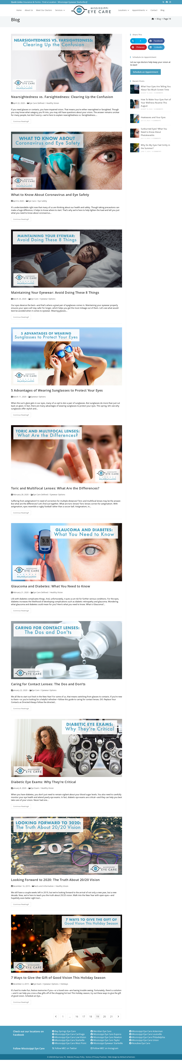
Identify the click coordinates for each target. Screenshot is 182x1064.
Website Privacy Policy (76, 1057)
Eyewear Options (47, 299)
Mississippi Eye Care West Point (70, 1043)
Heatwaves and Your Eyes (153, 117)
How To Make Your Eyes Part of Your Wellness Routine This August (156, 102)
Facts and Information (44, 886)
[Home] (153, 18)
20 (104, 1016)
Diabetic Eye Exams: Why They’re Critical (43, 782)
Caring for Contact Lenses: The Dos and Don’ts (48, 684)
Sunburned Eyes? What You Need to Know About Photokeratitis (154, 131)
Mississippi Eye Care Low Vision (70, 1037)
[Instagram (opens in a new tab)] (170, 2)
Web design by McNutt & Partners (121, 1057)
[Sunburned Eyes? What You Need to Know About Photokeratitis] (134, 133)
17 (83, 1016)
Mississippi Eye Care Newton (107, 1037)
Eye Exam (35, 788)
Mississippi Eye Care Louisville (147, 1034)
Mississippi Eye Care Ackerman (147, 1031)
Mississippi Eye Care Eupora (107, 1034)
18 (90, 1016)
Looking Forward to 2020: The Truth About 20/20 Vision (55, 879)
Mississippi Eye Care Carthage (70, 1034)
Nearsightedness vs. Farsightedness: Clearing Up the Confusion (62, 97)
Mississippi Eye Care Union (145, 1040)
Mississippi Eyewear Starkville (72, 2)
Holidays (64, 984)
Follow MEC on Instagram (105, 1048)
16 (76, 1016)
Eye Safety (42, 201)
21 (111, 1016)
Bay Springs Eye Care (65, 1031)
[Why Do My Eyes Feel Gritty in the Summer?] (134, 147)
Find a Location (49, 2)
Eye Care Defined (36, 103)
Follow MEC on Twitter (66, 1048)
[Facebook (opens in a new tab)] (167, 2)
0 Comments (158, 93)
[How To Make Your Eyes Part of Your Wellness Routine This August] (134, 103)
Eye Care (32, 201)
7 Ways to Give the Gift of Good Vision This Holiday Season (58, 977)
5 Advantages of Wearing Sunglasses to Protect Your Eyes (57, 390)
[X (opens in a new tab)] (163, 2)
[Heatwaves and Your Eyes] (134, 118)
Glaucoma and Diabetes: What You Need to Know (50, 586)
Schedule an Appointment (145, 72)
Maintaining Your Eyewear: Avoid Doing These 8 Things (55, 292)
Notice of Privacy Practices (96, 1057)
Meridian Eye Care (102, 1031)
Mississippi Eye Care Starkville (69, 1040)
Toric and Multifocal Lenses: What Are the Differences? (55, 488)
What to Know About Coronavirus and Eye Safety (50, 194)
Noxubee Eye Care (141, 1043)
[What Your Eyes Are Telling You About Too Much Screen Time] (134, 89)
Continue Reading (22, 122)
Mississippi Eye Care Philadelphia (148, 1037)
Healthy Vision (52, 103)
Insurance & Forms (32, 2)
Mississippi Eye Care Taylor (106, 1040)
